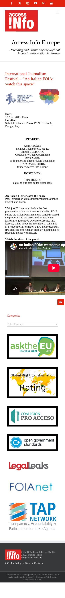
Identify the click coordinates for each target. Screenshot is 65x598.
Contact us (39, 563)
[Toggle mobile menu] (58, 12)
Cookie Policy (14, 563)
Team (27, 563)
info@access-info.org (31, 557)
